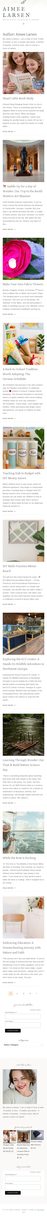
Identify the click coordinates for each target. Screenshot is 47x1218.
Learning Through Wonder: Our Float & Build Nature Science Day (23, 765)
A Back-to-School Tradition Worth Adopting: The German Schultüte (20, 374)
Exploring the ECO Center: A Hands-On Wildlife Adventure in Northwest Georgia (23, 664)
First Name (9, 1021)
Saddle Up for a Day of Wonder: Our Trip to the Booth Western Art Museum (22, 191)
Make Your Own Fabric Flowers (23, 284)
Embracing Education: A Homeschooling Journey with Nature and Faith (22, 947)
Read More (9, 131)
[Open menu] (23, 23)
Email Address (11, 1012)
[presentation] (23, 73)
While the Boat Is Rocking (19, 858)
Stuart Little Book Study (18, 98)
